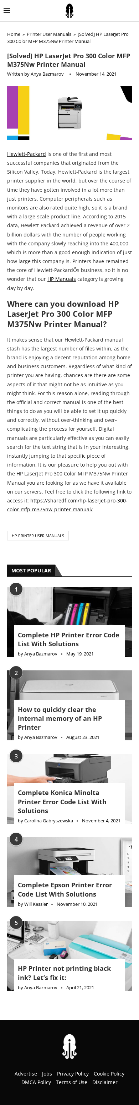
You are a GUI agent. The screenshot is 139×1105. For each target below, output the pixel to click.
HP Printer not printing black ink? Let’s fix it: (64, 972)
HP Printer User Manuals (38, 535)
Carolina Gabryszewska (48, 820)
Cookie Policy (109, 1073)
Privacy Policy (73, 1073)
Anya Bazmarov (47, 74)
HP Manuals (61, 279)
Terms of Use (71, 1082)
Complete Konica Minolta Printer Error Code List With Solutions (62, 801)
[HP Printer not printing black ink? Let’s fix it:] (69, 956)
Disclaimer (105, 1082)
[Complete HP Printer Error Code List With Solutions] (69, 622)
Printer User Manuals (49, 34)
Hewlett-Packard (26, 154)
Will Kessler (36, 904)
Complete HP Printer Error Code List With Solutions (68, 639)
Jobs (47, 1073)
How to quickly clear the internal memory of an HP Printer (60, 718)
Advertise (26, 1073)
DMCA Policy (36, 1082)
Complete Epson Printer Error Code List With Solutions (65, 889)
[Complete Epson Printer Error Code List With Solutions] (69, 872)
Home (13, 34)
